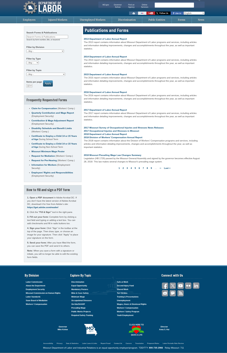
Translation (139, 343)
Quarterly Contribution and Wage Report (53, 113)
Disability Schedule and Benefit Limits (52, 128)
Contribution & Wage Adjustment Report (53, 120)
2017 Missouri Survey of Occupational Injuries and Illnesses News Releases (124, 127)
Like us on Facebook (177, 13)
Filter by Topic (34, 70)
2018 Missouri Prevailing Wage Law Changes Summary (112, 155)
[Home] (43, 14)
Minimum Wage (78, 297)
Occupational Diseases (81, 300)
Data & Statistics (72, 343)
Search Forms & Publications (41, 32)
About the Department (35, 286)
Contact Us (118, 343)
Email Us (165, 293)
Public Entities (156, 19)
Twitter (173, 285)
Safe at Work (122, 282)
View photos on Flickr (142, 13)
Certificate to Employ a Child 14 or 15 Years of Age (54, 137)
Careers (129, 343)
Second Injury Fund (125, 286)
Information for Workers (44, 165)
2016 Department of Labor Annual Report (105, 92)
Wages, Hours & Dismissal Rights (132, 304)
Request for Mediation (43, 156)
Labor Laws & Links (89, 343)
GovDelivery (173, 293)
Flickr (188, 285)
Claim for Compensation (44, 108)
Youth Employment (125, 315)
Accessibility (48, 343)
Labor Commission (34, 282)
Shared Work (122, 289)
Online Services (144, 6)
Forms (181, 19)
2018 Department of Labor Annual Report (105, 134)
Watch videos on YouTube (150, 13)
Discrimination (127, 19)
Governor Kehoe (118, 6)
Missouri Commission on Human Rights (43, 293)
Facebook (165, 285)
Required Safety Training (82, 315)
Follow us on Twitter (163, 13)
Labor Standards (33, 297)
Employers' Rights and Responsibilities (52, 172)
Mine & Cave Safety (80, 293)
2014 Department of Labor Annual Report (105, 56)
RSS (180, 293)
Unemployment (123, 300)
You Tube (180, 285)
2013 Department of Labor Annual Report (105, 39)
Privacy (60, 343)
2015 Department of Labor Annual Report (105, 74)
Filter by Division (35, 47)
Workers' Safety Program (128, 312)
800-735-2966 (156, 348)
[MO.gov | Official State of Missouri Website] (91, 329)
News (201, 19)
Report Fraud (105, 343)
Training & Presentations (128, 297)
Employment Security (35, 289)
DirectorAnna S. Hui (164, 328)
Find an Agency (131, 6)
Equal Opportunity (79, 286)
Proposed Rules (153, 343)
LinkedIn (196, 285)
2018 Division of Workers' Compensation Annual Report (113, 137)
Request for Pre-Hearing (44, 160)
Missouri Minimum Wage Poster (48, 151)
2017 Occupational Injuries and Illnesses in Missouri (111, 131)
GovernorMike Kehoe (63, 328)
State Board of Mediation (36, 300)
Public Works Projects (81, 312)
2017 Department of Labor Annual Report (105, 110)
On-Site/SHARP (78, 304)
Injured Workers (57, 19)
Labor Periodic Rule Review (173, 343)
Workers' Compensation (36, 304)
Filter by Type (33, 58)
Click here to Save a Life (136, 329)
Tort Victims (122, 293)
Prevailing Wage (78, 308)
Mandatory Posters (79, 289)
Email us (133, 13)
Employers (29, 19)
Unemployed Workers (92, 19)
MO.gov (106, 5)
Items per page (34, 82)
